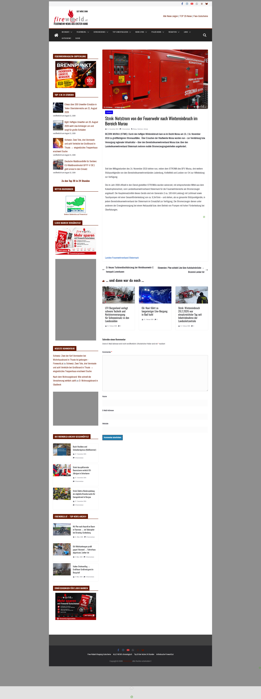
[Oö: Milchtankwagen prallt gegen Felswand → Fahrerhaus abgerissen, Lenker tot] (62, 552)
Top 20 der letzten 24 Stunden (144, 654)
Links (186, 32)
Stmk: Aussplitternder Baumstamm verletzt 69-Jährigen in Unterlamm (82, 470)
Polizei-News (156, 32)
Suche (77, 38)
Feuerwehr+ (81, 32)
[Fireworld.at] (56, 35)
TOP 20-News (186, 16)
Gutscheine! (66, 38)
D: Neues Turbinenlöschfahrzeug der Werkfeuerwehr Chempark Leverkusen (129, 270)
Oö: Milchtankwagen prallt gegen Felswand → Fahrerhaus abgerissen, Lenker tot (84, 549)
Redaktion (173, 32)
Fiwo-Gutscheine (200, 16)
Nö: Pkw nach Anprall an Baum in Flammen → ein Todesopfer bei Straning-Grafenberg (84, 529)
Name (104, 396)
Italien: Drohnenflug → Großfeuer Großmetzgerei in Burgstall (83, 569)
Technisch (109, 112)
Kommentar (107, 352)
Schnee (146, 129)
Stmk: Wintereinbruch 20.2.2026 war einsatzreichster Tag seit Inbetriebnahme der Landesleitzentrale (190, 314)
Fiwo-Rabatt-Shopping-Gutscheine (99, 654)
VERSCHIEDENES (99, 32)
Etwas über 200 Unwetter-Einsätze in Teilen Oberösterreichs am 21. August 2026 (81, 108)
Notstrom (140, 129)
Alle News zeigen (170, 16)
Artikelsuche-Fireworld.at (164, 654)
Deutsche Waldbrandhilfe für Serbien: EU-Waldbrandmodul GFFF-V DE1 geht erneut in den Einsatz (81, 165)
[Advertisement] (75, 299)
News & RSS (139, 32)
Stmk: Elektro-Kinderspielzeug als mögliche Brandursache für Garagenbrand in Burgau (84, 493)
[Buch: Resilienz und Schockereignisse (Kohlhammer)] (62, 452)
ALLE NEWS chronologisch (122, 654)
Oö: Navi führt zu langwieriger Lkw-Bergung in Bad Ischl (154, 311)
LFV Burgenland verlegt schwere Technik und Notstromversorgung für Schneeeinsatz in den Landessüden (117, 314)
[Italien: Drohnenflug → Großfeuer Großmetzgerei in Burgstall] (62, 572)
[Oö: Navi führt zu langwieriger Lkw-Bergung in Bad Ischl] (155, 288)
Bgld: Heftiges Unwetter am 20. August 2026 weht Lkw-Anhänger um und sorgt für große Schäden (81, 126)
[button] (70, 32)
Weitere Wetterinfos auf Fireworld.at (75, 214)
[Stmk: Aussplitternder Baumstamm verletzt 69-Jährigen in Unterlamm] (62, 475)
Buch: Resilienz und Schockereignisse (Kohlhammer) (84, 448)
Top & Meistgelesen (120, 32)
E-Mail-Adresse (108, 410)
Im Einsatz (65, 32)
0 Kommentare (126, 129)
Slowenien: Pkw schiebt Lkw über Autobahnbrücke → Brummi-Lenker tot (181, 270)
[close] (131, 688)
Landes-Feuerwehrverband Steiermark (122, 258)
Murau (135, 129)
